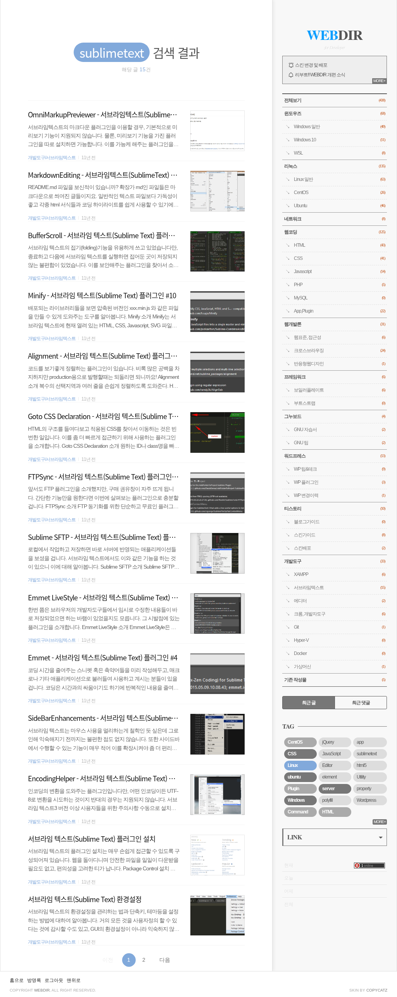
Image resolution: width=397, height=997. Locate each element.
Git (339, 627)
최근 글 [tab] (309, 702)
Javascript (339, 271)
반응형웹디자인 (339, 363)
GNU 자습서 (339, 429)
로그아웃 (54, 980)
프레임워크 (334, 377)
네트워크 (334, 219)
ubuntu (294, 777)
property (364, 788)
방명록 (34, 980)
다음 (164, 960)
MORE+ (379, 81)
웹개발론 (334, 324)
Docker (339, 653)
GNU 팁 (339, 442)
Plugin (293, 788)
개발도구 (334, 561)
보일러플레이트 (339, 390)
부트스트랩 (339, 403)
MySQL (339, 298)
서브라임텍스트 (339, 587)
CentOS (339, 192)
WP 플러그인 (339, 482)
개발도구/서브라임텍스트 (52, 157)
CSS (339, 258)
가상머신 (339, 666)
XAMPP (339, 574)
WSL (339, 153)
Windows (296, 800)
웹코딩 (334, 232)
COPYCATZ (376, 990)
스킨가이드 (339, 535)
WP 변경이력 (339, 495)
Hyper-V (339, 640)
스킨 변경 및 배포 (311, 65)
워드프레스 (334, 456)
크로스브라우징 (339, 350)
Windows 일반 (339, 126)
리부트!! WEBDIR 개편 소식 (320, 74)
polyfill (327, 800)
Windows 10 (339, 140)
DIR (334, 34)
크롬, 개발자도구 (339, 614)
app (360, 742)
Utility (361, 777)
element (329, 777)
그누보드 (334, 416)
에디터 (339, 600)
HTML (339, 245)
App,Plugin (339, 311)
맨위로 (74, 980)
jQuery (328, 742)
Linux (293, 765)
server (328, 788)
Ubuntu (339, 205)
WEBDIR (42, 990)
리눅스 (334, 166)
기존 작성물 (334, 679)
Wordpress (366, 800)
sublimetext (366, 753)
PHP (339, 284)
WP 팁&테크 (339, 469)
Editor (327, 765)
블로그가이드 (339, 521)
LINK (294, 836)
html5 (361, 765)
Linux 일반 (339, 179)
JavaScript (331, 753)
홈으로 (17, 980)
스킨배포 (339, 548)
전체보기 (334, 100)
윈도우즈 (334, 113)
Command (298, 812)
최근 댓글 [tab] (361, 702)
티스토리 (334, 508)
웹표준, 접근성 (339, 337)
